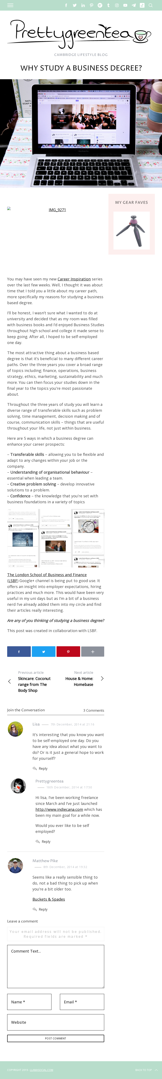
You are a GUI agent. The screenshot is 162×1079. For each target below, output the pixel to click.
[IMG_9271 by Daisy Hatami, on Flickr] (55, 239)
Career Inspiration (74, 279)
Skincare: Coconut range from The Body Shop (34, 681)
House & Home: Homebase (79, 678)
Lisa (36, 724)
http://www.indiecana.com (59, 809)
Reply (43, 768)
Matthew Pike (45, 861)
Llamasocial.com (41, 1070)
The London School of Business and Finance (47, 574)
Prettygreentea (49, 781)
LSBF (12, 580)
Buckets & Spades (48, 899)
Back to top (143, 1070)
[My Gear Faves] (131, 230)
